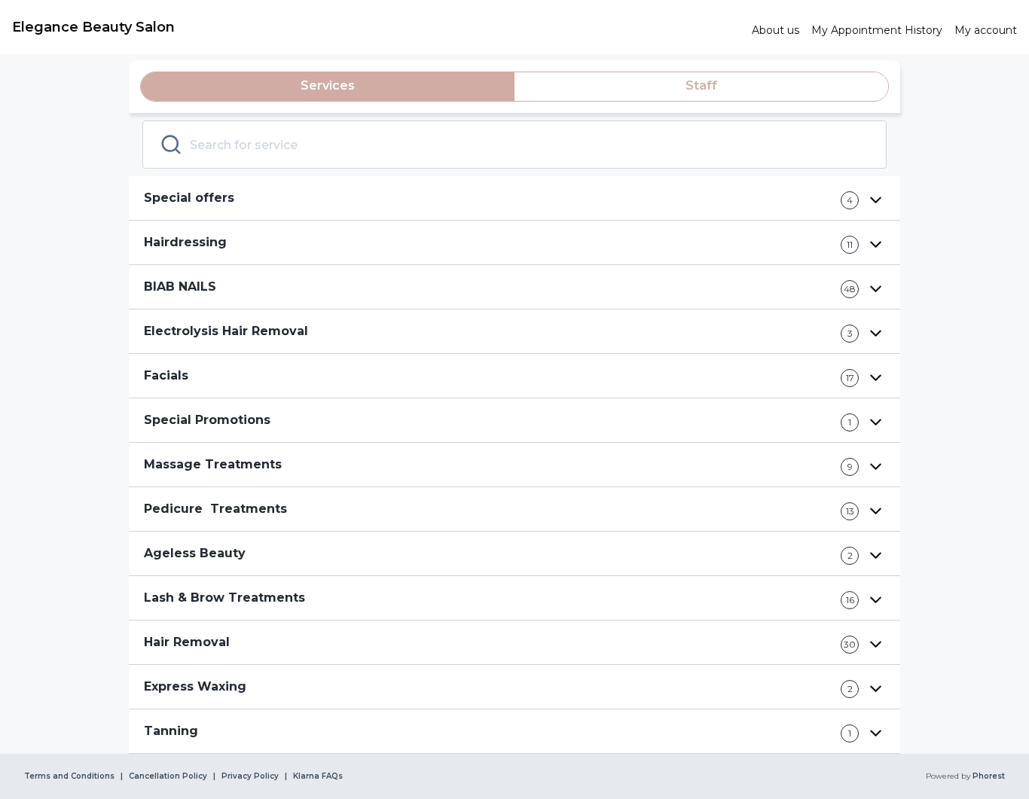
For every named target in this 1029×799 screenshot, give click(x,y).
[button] (514, 198)
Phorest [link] (989, 776)
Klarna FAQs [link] (318, 776)
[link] (376, 27)
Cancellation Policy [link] (168, 776)
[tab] (327, 86)
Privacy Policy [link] (250, 776)
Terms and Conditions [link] (69, 776)
